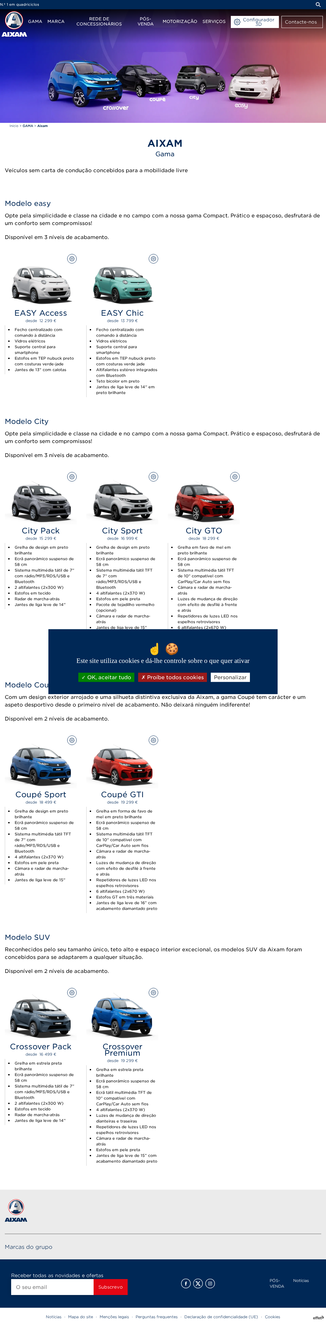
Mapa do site (80, 1316)
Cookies (272, 1316)
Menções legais (114, 1316)
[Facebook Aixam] (186, 1283)
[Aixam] (14, 24)
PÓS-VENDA (277, 1283)
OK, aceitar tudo (108, 677)
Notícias (301, 1280)
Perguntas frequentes (157, 1316)
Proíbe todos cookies (174, 677)
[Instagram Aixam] (210, 1283)
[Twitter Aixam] (198, 1283)
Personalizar (230, 677)
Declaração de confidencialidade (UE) (221, 1316)
